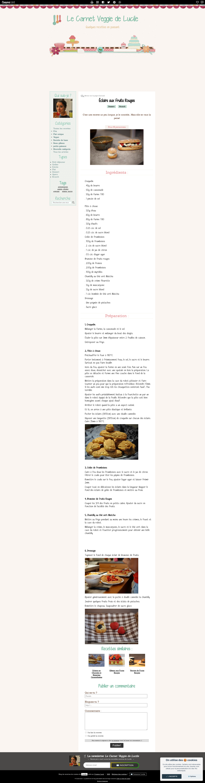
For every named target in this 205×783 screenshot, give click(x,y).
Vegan (56, 137)
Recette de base (60, 140)
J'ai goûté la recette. (95, 736)
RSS (108, 774)
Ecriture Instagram (102, 781)
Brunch (55, 177)
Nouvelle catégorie (61, 149)
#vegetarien (63, 187)
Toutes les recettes (61, 128)
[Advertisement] (102, 74)
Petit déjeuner (58, 162)
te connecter (115, 740)
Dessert (55, 172)
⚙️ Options (192, 776)
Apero (55, 174)
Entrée (55, 167)
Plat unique (58, 134)
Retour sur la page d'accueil (94, 96)
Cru (55, 131)
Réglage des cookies (119, 774)
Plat (54, 169)
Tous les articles (60, 152)
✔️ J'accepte (171, 776)
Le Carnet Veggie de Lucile (102, 18)
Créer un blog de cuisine (123, 778)
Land (99, 774)
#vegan (56, 191)
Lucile (84, 774)
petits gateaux (59, 146)
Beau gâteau (59, 143)
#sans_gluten (62, 189)
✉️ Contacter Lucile (138, 774)
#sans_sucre (67, 191)
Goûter (55, 164)
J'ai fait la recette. (94, 732)
